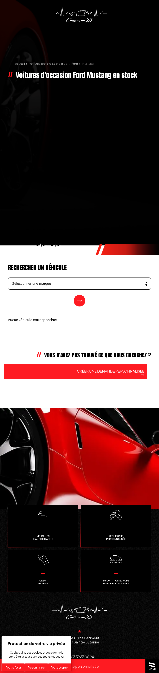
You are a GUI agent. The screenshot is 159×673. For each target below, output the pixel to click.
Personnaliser (36, 667)
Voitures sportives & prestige (48, 63)
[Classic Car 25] (79, 13)
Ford (75, 63)
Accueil (20, 63)
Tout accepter (59, 667)
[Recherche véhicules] (79, 300)
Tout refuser (13, 667)
